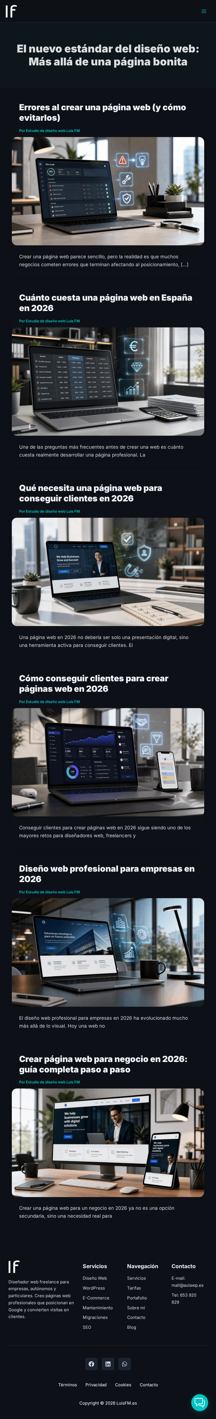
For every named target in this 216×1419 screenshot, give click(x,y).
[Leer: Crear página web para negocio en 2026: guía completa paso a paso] (108, 1142)
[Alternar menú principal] (204, 11)
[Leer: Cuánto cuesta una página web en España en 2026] (108, 381)
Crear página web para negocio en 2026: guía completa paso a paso (103, 1064)
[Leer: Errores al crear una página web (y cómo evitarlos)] (108, 191)
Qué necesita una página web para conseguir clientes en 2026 (90, 493)
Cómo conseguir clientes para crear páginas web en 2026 (93, 683)
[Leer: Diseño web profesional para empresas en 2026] (108, 952)
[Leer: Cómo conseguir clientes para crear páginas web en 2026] (108, 761)
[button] (199, 1402)
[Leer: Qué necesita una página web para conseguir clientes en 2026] (108, 571)
